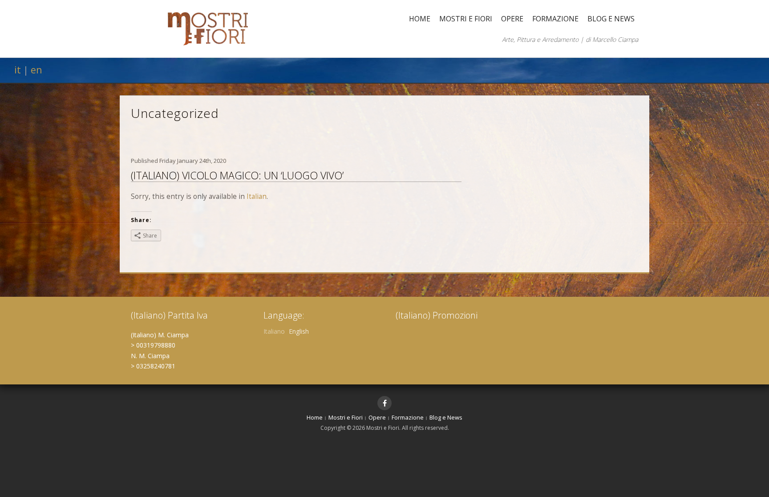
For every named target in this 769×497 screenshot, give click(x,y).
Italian (257, 196)
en (36, 70)
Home (419, 19)
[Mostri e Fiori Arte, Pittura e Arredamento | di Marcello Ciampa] (207, 28)
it (17, 70)
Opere (512, 19)
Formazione (555, 19)
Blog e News (611, 19)
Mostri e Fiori (465, 19)
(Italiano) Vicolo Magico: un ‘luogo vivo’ (237, 175)
